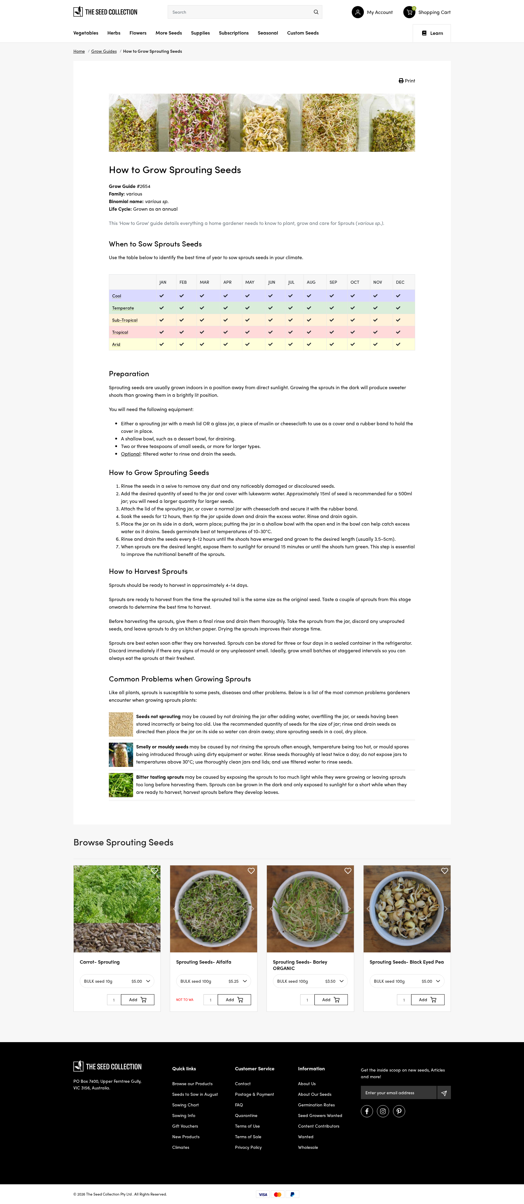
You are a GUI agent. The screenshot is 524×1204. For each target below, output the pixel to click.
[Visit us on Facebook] (367, 1111)
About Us (307, 1083)
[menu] (316, 12)
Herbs (113, 32)
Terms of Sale (248, 1136)
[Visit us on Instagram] (383, 1111)
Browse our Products (192, 1083)
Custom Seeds (303, 32)
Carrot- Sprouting (100, 961)
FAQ (239, 1105)
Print (409, 80)
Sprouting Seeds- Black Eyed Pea (407, 961)
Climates (180, 1147)
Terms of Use (247, 1126)
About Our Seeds (314, 1094)
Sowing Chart (185, 1105)
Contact (243, 1083)
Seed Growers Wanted (320, 1115)
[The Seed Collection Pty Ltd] (105, 10)
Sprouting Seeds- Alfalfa (203, 961)
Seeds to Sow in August (195, 1094)
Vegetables (85, 32)
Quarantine (246, 1115)
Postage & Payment (254, 1094)
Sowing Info (183, 1115)
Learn (436, 33)
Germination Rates (316, 1105)
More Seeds (169, 32)
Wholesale (308, 1147)
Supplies (200, 32)
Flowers (137, 32)
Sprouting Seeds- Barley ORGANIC (300, 965)
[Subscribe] (444, 1092)
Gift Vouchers (185, 1126)
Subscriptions (234, 32)
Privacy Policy (248, 1147)
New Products (186, 1136)
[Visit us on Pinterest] (399, 1111)
